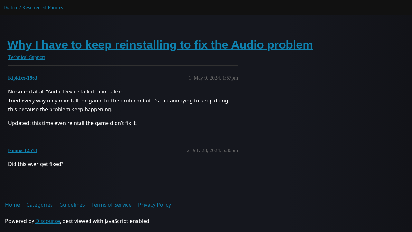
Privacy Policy (154, 204)
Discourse (47, 221)
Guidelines (72, 204)
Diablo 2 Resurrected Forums (33, 7)
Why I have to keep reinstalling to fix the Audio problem (160, 44)
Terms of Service (111, 204)
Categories (39, 204)
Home (12, 204)
